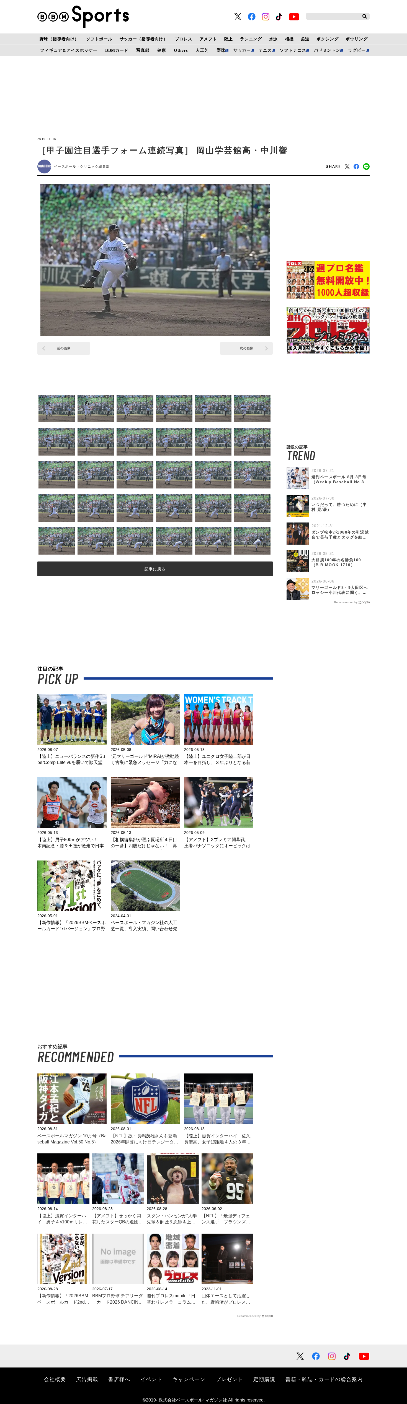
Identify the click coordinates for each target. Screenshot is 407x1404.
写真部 (143, 50)
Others (181, 50)
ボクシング (327, 39)
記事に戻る (155, 569)
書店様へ (119, 1379)
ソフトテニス (293, 50)
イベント (151, 1379)
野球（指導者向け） (59, 39)
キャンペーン (189, 1379)
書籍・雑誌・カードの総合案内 (324, 1379)
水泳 (273, 39)
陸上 (228, 39)
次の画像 (246, 348)
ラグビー (356, 50)
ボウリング (356, 39)
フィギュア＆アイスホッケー (68, 50)
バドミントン (327, 50)
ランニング (251, 39)
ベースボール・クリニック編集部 (82, 166)
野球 (221, 50)
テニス (265, 50)
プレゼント (229, 1379)
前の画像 (63, 348)
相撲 (289, 39)
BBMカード (116, 50)
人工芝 (202, 50)
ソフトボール (99, 39)
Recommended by (249, 1315)
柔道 (305, 39)
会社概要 (55, 1379)
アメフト (208, 39)
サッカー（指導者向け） (144, 39)
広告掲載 (87, 1379)
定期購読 (264, 1379)
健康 (161, 50)
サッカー (242, 50)
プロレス (183, 39)
